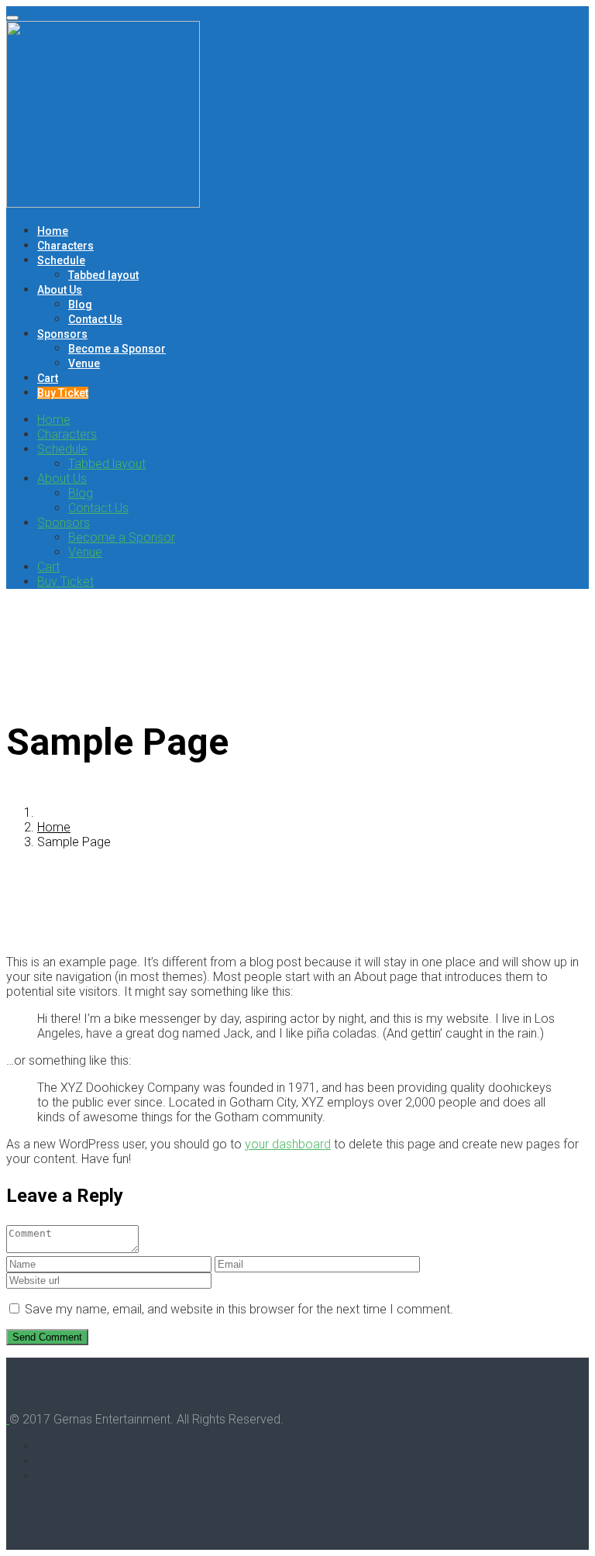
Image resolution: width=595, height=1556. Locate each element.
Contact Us (95, 319)
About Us (59, 290)
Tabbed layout (103, 275)
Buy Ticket (62, 393)
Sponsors (62, 334)
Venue (84, 363)
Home (52, 231)
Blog (80, 304)
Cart (47, 378)
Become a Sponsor (117, 349)
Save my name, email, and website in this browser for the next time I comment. (239, 1309)
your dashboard (288, 1144)
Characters (65, 245)
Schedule (61, 260)
